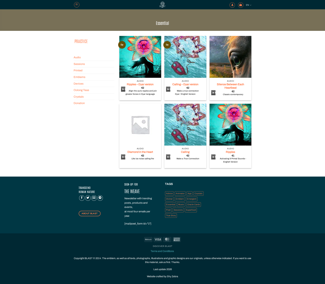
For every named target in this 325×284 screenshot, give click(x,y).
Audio (77, 57)
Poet (168, 210)
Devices (78, 83)
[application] (123, 89)
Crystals (79, 96)
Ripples (230, 151)
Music (181, 204)
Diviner (169, 199)
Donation (79, 103)
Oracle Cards (193, 204)
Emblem (180, 199)
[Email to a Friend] (94, 198)
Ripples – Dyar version (140, 84)
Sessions (79, 64)
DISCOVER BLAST (162, 246)
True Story (171, 215)
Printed (78, 70)
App (189, 193)
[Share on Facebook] (82, 198)
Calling (185, 151)
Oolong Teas (81, 90)
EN (247, 5)
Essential (170, 204)
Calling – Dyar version (185, 84)
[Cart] (240, 5)
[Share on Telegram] (100, 198)
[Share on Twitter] (88, 198)
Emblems (79, 77)
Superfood (191, 210)
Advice (169, 193)
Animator (180, 193)
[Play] (124, 89)
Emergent (191, 199)
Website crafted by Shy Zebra (162, 276)
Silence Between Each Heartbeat (230, 86)
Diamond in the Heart (140, 151)
